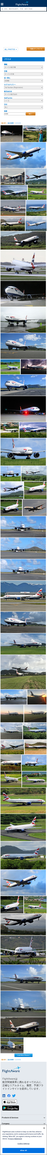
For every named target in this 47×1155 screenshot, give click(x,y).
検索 (5, 111)
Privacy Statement (15, 1139)
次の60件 (11, 123)
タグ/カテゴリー (10, 84)
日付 (5, 104)
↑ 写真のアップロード (35, 49)
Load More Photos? (23, 1055)
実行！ (31, 114)
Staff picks (8, 98)
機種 (5, 64)
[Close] (44, 1128)
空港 (5, 71)
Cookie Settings (23, 1144)
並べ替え (7, 78)
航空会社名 (8, 91)
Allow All (23, 1150)
